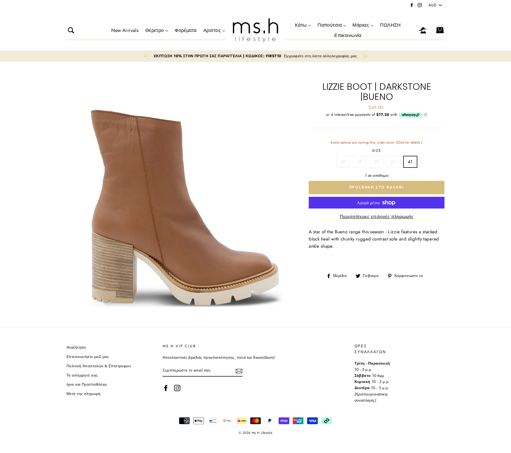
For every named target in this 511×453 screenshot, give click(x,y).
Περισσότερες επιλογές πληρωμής (376, 216)
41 (410, 161)
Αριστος (212, 30)
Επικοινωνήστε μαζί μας (88, 356)
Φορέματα (185, 30)
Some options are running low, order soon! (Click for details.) (376, 144)
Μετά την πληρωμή (84, 393)
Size (376, 150)
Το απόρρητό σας (82, 375)
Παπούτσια (330, 25)
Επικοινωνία (347, 35)
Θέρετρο (154, 30)
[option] (255, 56)
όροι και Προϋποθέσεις (87, 384)
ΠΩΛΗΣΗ (390, 25)
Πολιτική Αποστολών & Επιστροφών (99, 366)
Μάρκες (360, 25)
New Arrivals (124, 30)
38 (359, 161)
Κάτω (301, 25)
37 (343, 161)
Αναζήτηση (76, 347)
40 (393, 161)
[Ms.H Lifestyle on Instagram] (177, 388)
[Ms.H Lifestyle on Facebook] (166, 388)
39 (376, 161)
